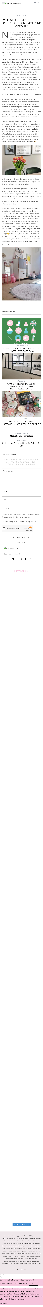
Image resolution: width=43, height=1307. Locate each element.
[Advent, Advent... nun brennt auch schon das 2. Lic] (32, 1024)
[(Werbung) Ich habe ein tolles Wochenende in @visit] (11, 1168)
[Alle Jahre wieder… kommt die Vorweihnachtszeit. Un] (32, 1073)
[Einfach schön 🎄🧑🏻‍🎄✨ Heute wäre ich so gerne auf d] (11, 898)
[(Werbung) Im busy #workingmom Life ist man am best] (32, 818)
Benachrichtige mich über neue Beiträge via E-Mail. (20, 522)
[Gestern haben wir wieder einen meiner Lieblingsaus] (11, 1023)
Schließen (3, 1303)
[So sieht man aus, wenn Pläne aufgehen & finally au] (11, 667)
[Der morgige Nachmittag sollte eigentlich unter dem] (11, 1094)
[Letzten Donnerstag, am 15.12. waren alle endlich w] (11, 735)
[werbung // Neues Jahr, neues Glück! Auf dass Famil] (11, 617)
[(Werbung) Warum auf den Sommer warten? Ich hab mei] (11, 832)
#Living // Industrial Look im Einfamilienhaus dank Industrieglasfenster (21, 386)
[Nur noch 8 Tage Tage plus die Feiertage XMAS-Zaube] (32, 706)
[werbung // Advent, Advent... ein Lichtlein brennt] (32, 1178)
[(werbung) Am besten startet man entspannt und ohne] (32, 937)
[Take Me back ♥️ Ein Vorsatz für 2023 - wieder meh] (32, 586)
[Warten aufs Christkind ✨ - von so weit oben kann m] (32, 672)
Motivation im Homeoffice (21, 434)
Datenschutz (24, 1283)
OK (33, 1283)
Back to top (20, 1269)
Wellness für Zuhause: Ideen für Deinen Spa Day (21, 443)
